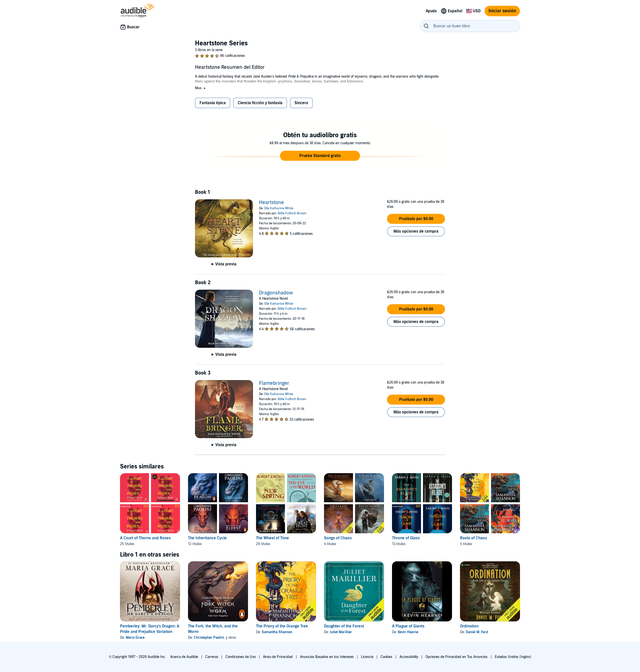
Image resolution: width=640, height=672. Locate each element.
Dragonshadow (276, 293)
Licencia (367, 657)
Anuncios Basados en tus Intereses (327, 657)
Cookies (386, 657)
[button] (200, 88)
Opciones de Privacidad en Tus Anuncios (457, 657)
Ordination (469, 626)
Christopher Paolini (209, 637)
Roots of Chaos (473, 538)
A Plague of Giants (408, 626)
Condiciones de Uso (241, 657)
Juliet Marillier (341, 632)
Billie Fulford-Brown (292, 213)
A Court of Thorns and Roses (145, 538)
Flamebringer (274, 383)
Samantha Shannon (277, 632)
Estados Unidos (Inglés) (513, 657)
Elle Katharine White (278, 208)
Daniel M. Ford (477, 632)
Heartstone (271, 203)
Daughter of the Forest (344, 626)
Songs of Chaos (338, 538)
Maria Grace (135, 637)
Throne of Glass (406, 538)
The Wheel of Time (272, 538)
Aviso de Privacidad (278, 657)
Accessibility (409, 657)
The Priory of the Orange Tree (282, 626)
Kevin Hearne (408, 632)
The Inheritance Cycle (207, 538)
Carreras (211, 657)
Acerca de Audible (184, 657)
